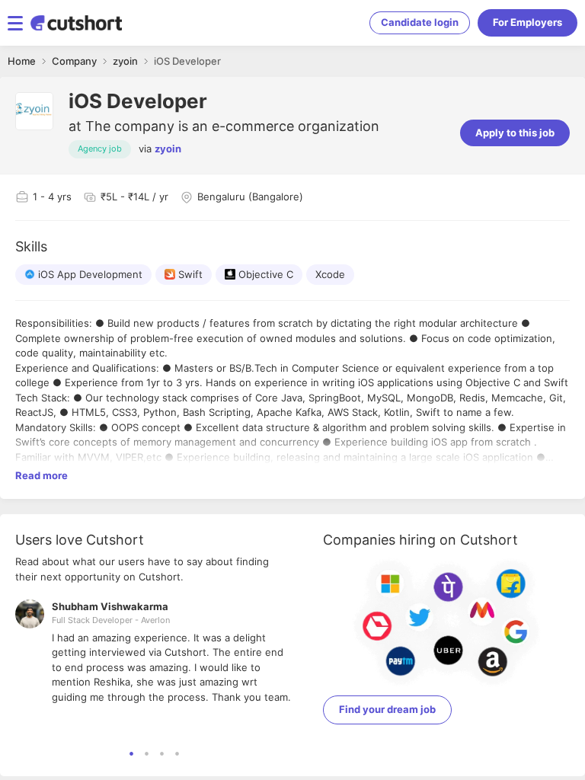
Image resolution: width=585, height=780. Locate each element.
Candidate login (420, 22)
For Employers (527, 22)
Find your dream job (387, 709)
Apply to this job (515, 132)
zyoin (168, 148)
